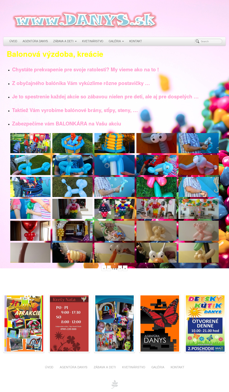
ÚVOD (13, 41)
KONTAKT (135, 41)
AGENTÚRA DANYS (35, 41)
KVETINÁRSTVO (92, 41)
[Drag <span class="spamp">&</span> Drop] (114, 323)
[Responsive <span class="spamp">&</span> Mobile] (159, 323)
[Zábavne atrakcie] (23, 323)
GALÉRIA (115, 41)
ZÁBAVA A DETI (63, 41)
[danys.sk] (114, 17)
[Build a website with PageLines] (114, 383)
